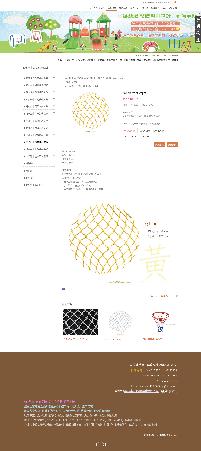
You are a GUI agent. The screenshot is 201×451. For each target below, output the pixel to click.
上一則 (154, 295)
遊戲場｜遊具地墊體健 (37, 85)
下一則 (175, 295)
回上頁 (164, 295)
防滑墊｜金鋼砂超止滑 (37, 134)
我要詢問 (172, 144)
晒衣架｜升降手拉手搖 (37, 149)
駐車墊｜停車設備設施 (37, 113)
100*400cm (158, 130)
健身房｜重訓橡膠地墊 (37, 92)
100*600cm (144, 136)
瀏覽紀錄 (167, 2)
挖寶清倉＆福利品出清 (37, 78)
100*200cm (130, 130)
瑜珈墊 (29, 163)
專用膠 (29, 170)
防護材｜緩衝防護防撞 (37, 120)
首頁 (140, 55)
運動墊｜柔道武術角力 (37, 99)
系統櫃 (29, 177)
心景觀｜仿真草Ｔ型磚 (37, 156)
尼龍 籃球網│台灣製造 (153, 339)
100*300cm (144, 130)
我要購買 (159, 144)
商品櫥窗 (146, 55)
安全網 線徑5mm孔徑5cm (75, 339)
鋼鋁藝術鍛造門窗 (34, 184)
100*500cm (130, 136)
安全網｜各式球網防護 (169, 55)
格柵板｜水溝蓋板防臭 (37, 127)
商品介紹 (155, 55)
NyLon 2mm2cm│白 (112, 339)
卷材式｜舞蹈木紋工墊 (37, 106)
